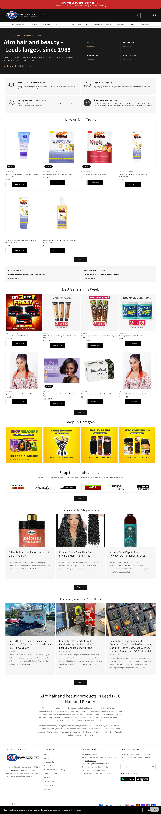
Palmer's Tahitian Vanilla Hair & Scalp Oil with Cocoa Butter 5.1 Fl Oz (60, 241)
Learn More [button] (76, 810)
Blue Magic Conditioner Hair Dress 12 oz (131, 336)
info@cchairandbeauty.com (98, 764)
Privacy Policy (48, 777)
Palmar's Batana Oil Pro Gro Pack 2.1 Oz (94, 174)
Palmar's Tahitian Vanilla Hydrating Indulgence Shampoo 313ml (134, 175)
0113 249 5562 (90, 760)
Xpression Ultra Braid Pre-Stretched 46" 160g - (133, 394)
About (46, 754)
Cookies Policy (49, 781)
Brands (46, 758)
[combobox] (90, 15)
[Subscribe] (153, 766)
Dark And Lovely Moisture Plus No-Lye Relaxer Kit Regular (59, 395)
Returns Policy (49, 766)
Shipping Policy (49, 762)
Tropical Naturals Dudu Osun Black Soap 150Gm (96, 394)
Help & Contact (49, 785)
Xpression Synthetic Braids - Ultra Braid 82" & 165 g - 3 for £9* (98, 337)
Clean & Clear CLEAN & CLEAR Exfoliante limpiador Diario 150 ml (21, 175)
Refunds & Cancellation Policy (54, 770)
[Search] (138, 15)
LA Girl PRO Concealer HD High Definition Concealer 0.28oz (60, 337)
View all (80, 259)
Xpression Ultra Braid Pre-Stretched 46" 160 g (19, 394)
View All (80, 498)
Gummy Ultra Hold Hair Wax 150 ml (16, 336)
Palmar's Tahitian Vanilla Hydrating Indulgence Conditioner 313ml (20, 241)
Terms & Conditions (51, 774)
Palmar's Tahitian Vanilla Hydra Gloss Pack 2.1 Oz (59, 174)
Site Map (47, 789)
